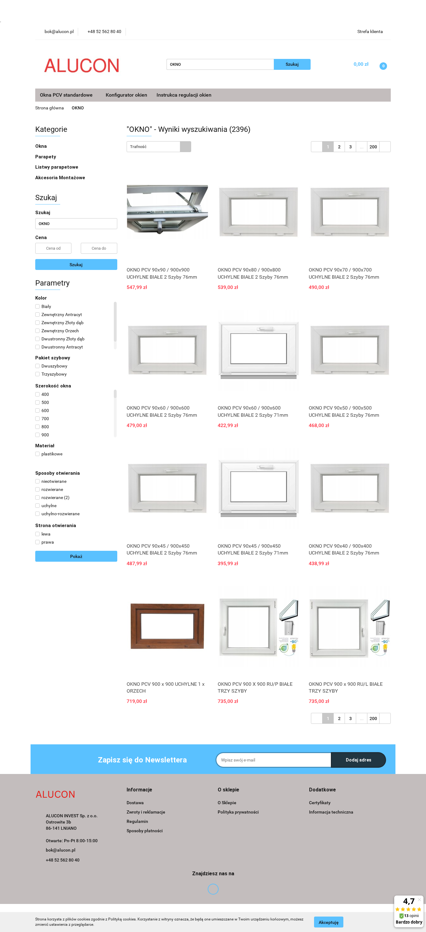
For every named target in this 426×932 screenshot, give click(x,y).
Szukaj (76, 264)
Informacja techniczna (331, 811)
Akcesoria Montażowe (60, 177)
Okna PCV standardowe (67, 95)
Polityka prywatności (238, 811)
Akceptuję (329, 922)
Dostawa (135, 802)
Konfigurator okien (126, 95)
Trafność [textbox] (138, 146)
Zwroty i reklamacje (146, 811)
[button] (139, 790)
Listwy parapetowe (56, 167)
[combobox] (159, 146)
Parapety (46, 157)
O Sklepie (227, 802)
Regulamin (137, 821)
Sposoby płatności (145, 830)
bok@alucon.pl (60, 850)
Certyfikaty (320, 802)
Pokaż (76, 556)
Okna (41, 146)
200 (373, 146)
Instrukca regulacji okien (184, 95)
